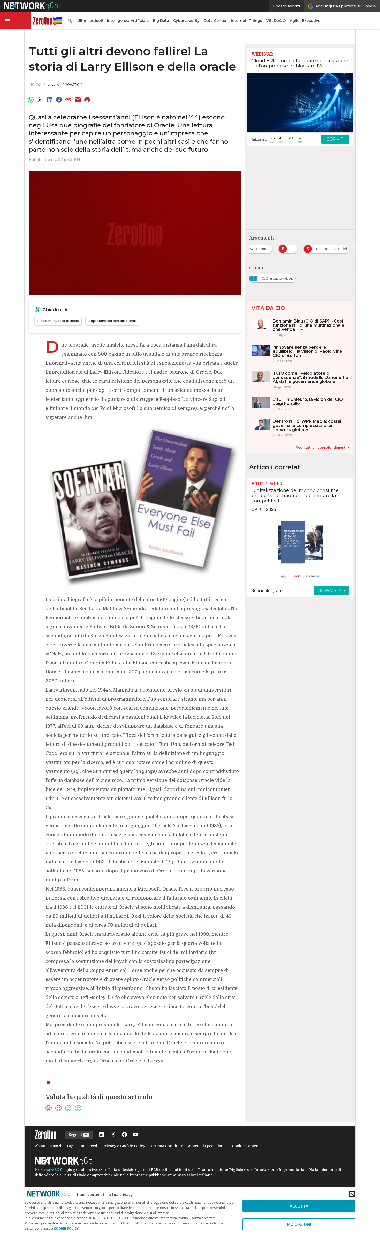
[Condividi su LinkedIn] (49, 100)
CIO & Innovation (65, 84)
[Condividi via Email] (78, 100)
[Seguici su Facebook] (124, 1135)
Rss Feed (89, 1146)
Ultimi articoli (90, 20)
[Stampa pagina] (87, 100)
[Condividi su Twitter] (40, 100)
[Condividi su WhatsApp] (31, 100)
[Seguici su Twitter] (113, 1135)
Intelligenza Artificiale (128, 20)
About (40, 1146)
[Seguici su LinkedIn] (101, 1135)
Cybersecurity (186, 20)
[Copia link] (68, 100)
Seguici (76, 1135)
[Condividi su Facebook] (59, 100)
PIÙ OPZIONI (299, 1224)
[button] (15, 20)
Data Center (215, 20)
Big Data (161, 20)
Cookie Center (245, 1146)
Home (35, 84)
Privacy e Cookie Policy (123, 1146)
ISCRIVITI (335, 139)
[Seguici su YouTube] (136, 1135)
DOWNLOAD (331, 590)
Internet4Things (246, 20)
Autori (55, 1146)
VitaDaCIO (276, 20)
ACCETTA (299, 1205)
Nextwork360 (47, 1169)
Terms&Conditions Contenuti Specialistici (188, 1146)
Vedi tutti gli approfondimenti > (322, 447)
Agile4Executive (305, 20)
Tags (70, 1146)
